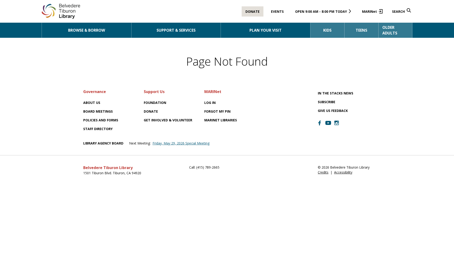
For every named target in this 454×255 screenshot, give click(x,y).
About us (91, 102)
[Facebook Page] (319, 123)
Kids (327, 30)
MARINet (371, 13)
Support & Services (176, 30)
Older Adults (389, 30)
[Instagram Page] (336, 123)
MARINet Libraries (220, 120)
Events (277, 11)
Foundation (155, 102)
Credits (323, 172)
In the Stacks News (335, 93)
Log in (210, 102)
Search (398, 11)
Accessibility (343, 172)
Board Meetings (98, 111)
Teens (361, 30)
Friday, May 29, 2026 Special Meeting (181, 143)
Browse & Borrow (86, 30)
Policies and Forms (100, 120)
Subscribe (326, 102)
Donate (252, 11)
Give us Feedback (333, 110)
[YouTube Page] (328, 122)
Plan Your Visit (265, 30)
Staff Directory (98, 129)
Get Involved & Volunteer (168, 120)
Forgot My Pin (217, 111)
